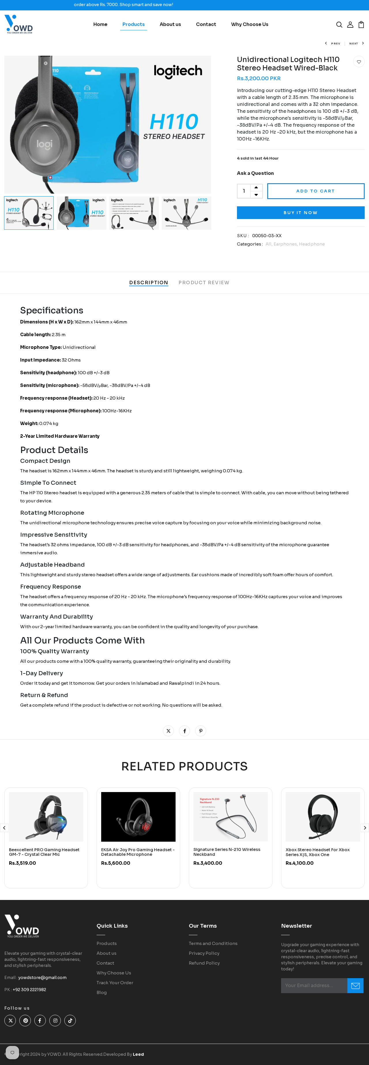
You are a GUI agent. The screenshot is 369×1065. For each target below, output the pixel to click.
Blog (102, 992)
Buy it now (301, 212)
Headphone (312, 244)
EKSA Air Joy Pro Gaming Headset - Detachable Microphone (138, 852)
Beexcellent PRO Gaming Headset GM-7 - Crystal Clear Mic (44, 852)
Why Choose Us (249, 24)
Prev (336, 43)
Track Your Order (115, 982)
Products (134, 24)
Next (353, 43)
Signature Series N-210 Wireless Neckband (226, 852)
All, (270, 244)
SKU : (243, 235)
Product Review (203, 283)
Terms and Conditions (213, 943)
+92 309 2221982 (29, 989)
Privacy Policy (204, 953)
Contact (206, 24)
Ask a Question (255, 173)
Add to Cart (315, 191)
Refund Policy (204, 963)
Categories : (250, 244)
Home (100, 24)
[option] (107, 125)
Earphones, (286, 244)
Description (148, 283)
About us (170, 24)
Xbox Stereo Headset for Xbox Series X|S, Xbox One (318, 852)
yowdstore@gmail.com (42, 977)
